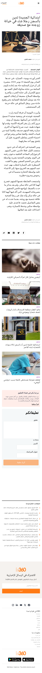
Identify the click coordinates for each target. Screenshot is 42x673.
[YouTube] (21, 605)
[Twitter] (25, 605)
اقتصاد (38, 616)
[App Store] (28, 659)
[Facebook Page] (29, 605)
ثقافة (38, 620)
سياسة (38, 614)
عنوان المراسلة (32, 452)
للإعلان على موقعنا (35, 640)
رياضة (38, 625)
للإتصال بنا (37, 644)
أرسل (21, 591)
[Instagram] (13, 605)
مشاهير (38, 627)
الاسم (36, 444)
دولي (39, 629)
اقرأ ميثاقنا (35, 404)
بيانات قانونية (37, 642)
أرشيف (38, 646)
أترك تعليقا (21, 462)
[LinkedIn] (17, 605)
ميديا (39, 622)
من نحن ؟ (37, 635)
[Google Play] (14, 659)
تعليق (36, 420)
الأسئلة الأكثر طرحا (35, 637)
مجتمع (38, 13)
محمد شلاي (27, 59)
